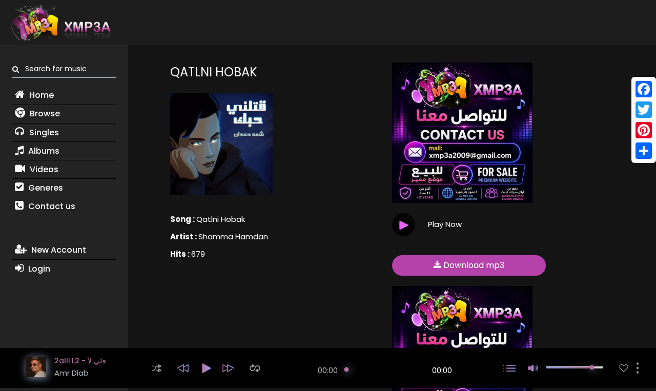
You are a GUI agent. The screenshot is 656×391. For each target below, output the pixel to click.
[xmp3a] (60, 22)
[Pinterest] (643, 130)
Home (40, 95)
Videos (43, 169)
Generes (44, 188)
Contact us (50, 206)
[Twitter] (643, 109)
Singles (43, 132)
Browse (44, 113)
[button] (157, 368)
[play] (623, 368)
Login (38, 269)
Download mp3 (472, 265)
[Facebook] (643, 89)
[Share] (643, 150)
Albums (42, 151)
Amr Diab (71, 372)
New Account (57, 250)
